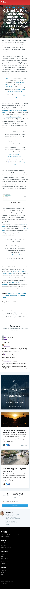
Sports (15, 380)
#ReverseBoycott (20, 82)
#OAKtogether (21, 89)
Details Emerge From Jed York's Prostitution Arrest (15, 390)
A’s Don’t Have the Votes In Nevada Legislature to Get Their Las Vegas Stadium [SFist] (14, 295)
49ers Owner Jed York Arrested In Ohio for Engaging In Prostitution (15, 395)
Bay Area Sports (11, 7)
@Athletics (8, 85)
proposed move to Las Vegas (13, 117)
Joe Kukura (20, 7)
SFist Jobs (3, 545)
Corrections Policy (5, 561)
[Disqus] (15, 353)
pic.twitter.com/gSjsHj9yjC (15, 91)
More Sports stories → (15, 406)
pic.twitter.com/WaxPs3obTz (15, 156)
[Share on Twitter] (6, 445)
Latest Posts (4, 542)
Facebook (3, 570)
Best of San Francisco (6, 547)
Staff (2, 556)
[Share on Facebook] (9, 445)
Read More (24, 518)
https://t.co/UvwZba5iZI (15, 254)
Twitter (2, 572)
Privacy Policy (4, 583)
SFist (4, 531)
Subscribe (15, 505)
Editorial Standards (5, 558)
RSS (2, 574)
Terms (2, 586)
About (2, 554)
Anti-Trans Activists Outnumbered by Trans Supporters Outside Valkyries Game (15, 401)
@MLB (6, 78)
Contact (3, 563)
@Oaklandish (9, 87)
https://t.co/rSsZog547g (15, 154)
